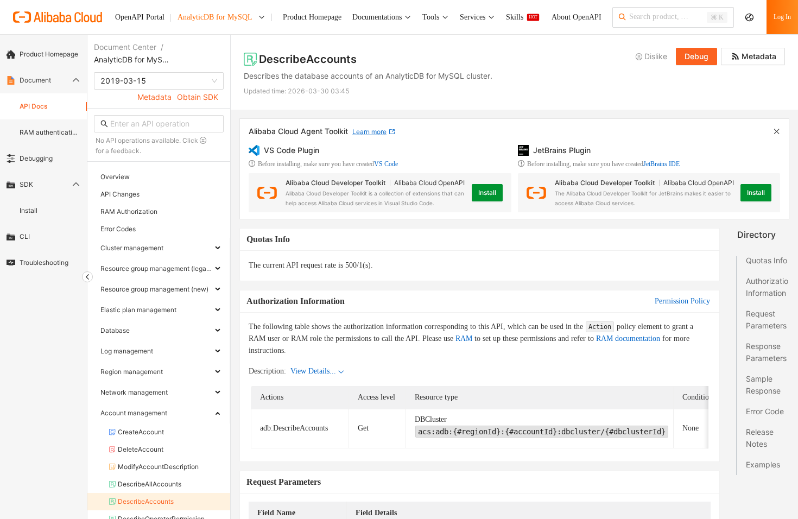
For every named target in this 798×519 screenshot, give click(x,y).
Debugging (36, 158)
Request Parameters (766, 319)
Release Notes (760, 437)
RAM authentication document (50, 132)
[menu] (43, 158)
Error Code (765, 411)
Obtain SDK (197, 97)
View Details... (313, 371)
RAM (463, 338)
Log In (782, 17)
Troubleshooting (44, 262)
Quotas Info (766, 260)
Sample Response (763, 384)
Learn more (369, 132)
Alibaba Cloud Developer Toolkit (335, 183)
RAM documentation (628, 338)
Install (28, 210)
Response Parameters (766, 352)
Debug (696, 56)
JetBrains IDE (661, 164)
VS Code (386, 164)
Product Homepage (49, 54)
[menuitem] (43, 54)
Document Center (125, 47)
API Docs (33, 106)
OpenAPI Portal (139, 17)
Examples (763, 464)
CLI (25, 236)
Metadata (154, 97)
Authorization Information (767, 287)
